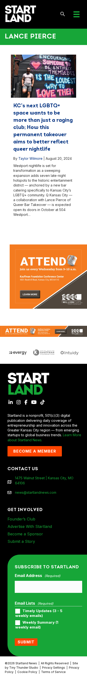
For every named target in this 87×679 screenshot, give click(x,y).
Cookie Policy (27, 672)
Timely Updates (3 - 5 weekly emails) (38, 613)
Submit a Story (21, 541)
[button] (63, 14)
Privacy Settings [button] (53, 667)
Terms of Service (53, 672)
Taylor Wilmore (30, 158)
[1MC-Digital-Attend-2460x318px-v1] (43, 331)
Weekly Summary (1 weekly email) (36, 624)
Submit (26, 642)
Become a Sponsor (25, 534)
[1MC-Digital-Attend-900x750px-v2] (48, 247)
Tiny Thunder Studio (23, 667)
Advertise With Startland (29, 526)
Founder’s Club (21, 519)
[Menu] (76, 14)
